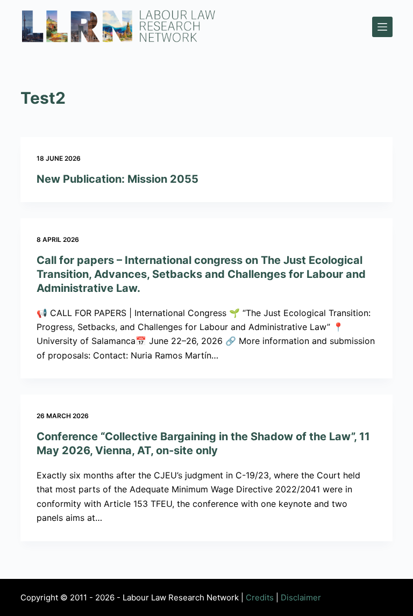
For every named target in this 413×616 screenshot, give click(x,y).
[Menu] (382, 27)
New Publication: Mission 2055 (117, 179)
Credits (260, 597)
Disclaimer (301, 597)
